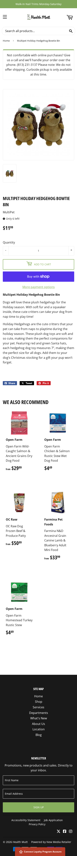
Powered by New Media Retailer (51, 842)
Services (38, 707)
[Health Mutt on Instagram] (70, 832)
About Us (38, 724)
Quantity (9, 242)
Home (6, 40)
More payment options (38, 287)
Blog (39, 735)
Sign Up (38, 807)
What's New (38, 718)
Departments (38, 713)
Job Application (53, 820)
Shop (38, 702)
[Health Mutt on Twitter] (58, 832)
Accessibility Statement (25, 820)
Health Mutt (20, 842)
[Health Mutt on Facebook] (64, 832)
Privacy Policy (37, 824)
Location (39, 729)
